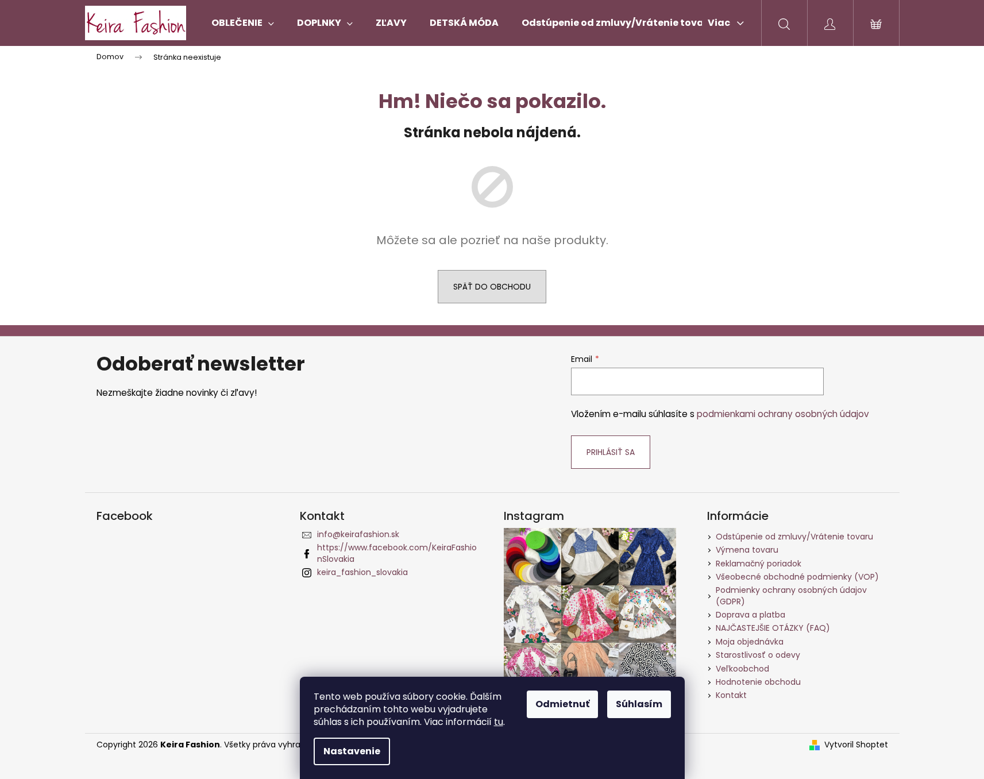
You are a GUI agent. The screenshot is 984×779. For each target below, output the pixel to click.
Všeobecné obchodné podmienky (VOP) (797, 577)
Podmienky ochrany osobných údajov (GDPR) (791, 595)
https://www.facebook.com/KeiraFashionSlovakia (397, 553)
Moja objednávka (750, 641)
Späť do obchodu (492, 286)
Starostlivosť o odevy (758, 655)
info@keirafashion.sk (358, 534)
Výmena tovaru (747, 550)
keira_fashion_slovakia (362, 572)
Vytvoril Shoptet (856, 744)
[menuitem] (242, 23)
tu (498, 721)
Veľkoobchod (742, 668)
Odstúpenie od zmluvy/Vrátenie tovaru (794, 536)
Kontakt (731, 695)
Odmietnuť (562, 704)
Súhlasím (639, 704)
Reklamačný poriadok (758, 563)
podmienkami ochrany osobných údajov (783, 414)
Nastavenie (351, 751)
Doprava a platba (750, 614)
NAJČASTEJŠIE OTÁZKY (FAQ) (773, 628)
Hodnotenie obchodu (758, 682)
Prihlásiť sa (610, 452)
